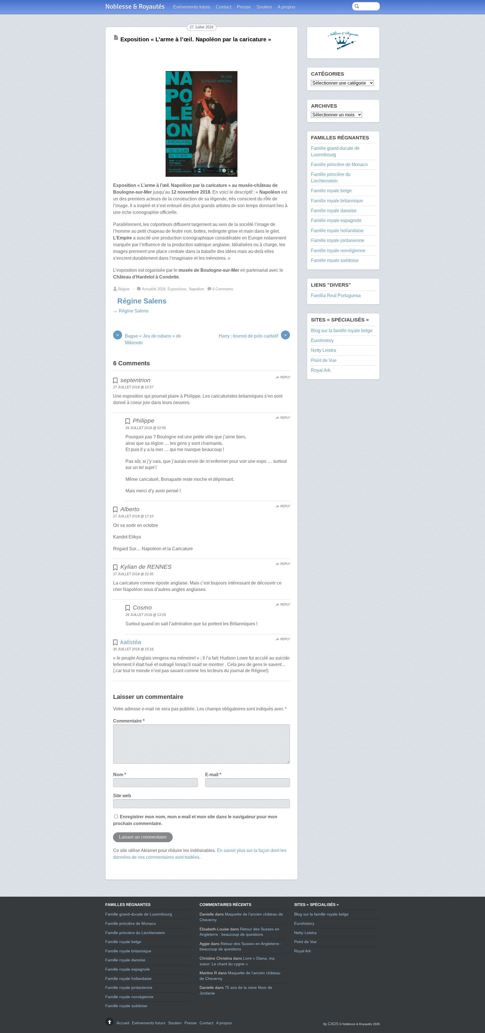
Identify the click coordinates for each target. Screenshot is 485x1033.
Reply (285, 377)
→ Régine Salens (130, 311)
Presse (244, 6)
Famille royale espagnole (336, 220)
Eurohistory (322, 340)
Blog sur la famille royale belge (341, 330)
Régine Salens (141, 301)
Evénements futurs (191, 6)
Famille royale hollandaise (337, 230)
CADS (333, 1023)
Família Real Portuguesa (336, 295)
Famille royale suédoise (335, 260)
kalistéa (130, 642)
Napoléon (196, 289)
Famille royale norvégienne (338, 250)
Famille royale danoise (333, 210)
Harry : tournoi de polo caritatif (253, 335)
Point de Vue (324, 360)
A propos (286, 6)
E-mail (213, 774)
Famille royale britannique (337, 200)
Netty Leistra (323, 350)
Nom (119, 774)
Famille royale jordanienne (337, 240)
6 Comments (222, 289)
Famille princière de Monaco (339, 164)
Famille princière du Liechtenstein (135, 932)
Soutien (264, 6)
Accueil (122, 1023)
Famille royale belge (331, 190)
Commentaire (129, 721)
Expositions (177, 289)
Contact (223, 6)
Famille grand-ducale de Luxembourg (138, 914)
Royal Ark (320, 370)
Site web (122, 795)
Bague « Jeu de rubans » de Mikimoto (148, 339)
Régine (123, 289)
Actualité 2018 (153, 289)
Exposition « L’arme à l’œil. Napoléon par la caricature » (195, 39)
